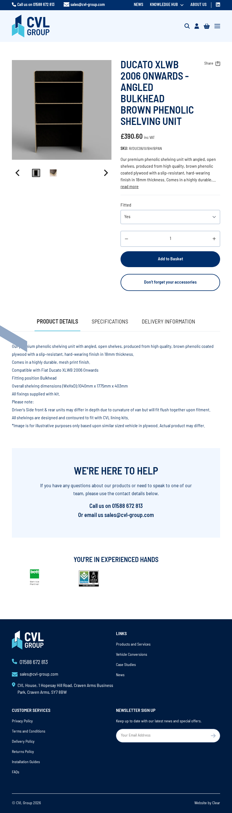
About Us (198, 5)
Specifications (110, 322)
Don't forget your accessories (170, 282)
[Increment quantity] (214, 238)
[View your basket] (207, 26)
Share (208, 63)
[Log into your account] (196, 26)
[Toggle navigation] (217, 26)
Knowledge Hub (164, 5)
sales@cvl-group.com (87, 5)
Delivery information (168, 322)
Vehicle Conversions (131, 655)
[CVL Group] (31, 26)
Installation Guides (26, 762)
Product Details (57, 322)
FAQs (15, 772)
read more (130, 187)
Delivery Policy (23, 742)
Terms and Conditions (28, 731)
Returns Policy (23, 752)
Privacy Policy (22, 721)
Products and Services (133, 644)
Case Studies (126, 665)
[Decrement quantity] (126, 238)
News (138, 5)
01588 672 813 (44, 5)
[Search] (187, 26)
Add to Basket (170, 259)
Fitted (126, 205)
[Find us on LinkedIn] (218, 4)
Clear (216, 803)
